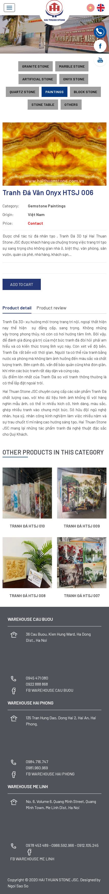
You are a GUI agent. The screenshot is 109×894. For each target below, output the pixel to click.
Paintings (54, 92)
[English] (100, 7)
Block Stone (85, 92)
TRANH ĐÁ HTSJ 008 (27, 595)
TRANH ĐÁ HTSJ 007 (82, 595)
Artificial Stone (37, 79)
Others (71, 104)
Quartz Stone (22, 92)
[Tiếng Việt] (90, 7)
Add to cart (21, 284)
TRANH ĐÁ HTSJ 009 (82, 526)
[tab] (17, 308)
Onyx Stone (73, 79)
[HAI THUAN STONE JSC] (54, 9)
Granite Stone (35, 66)
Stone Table (42, 104)
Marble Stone (72, 66)
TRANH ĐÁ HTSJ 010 (27, 526)
